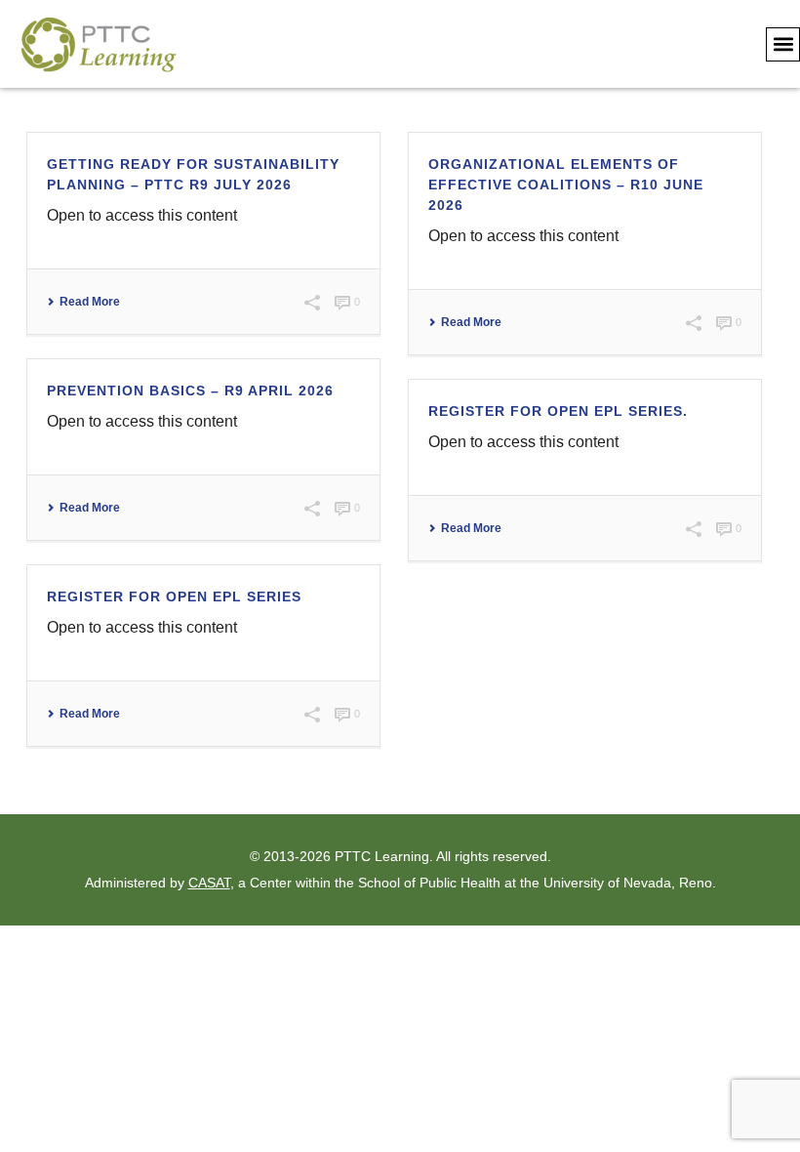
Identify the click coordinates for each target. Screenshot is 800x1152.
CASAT (209, 882)
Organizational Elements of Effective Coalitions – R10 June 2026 (565, 184)
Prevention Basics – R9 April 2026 (190, 390)
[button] (783, 44)
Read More (90, 302)
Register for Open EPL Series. (558, 411)
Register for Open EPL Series (174, 596)
